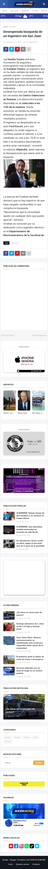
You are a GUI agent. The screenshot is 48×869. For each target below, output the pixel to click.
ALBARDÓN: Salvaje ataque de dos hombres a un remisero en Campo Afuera (30, 515)
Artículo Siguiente (39, 335)
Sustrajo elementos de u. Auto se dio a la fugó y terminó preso (30, 626)
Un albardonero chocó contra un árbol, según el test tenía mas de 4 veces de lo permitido (30, 543)
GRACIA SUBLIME (38, 860)
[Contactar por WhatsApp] (24, 360)
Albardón (25, 11)
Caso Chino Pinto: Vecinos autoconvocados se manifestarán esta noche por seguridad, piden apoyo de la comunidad (29, 642)
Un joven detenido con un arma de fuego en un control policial (29, 670)
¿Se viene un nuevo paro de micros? (29, 613)
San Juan (14, 11)
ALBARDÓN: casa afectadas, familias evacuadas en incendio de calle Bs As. (29, 529)
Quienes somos (22, 864)
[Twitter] (11, 49)
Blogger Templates (18, 860)
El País (35, 11)
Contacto (36, 864)
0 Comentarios (31, 42)
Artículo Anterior (8, 335)
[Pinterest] (17, 49)
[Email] (23, 49)
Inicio (5, 11)
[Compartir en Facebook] (5, 49)
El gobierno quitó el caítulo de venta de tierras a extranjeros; (30, 658)
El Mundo (27, 737)
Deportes (17, 737)
